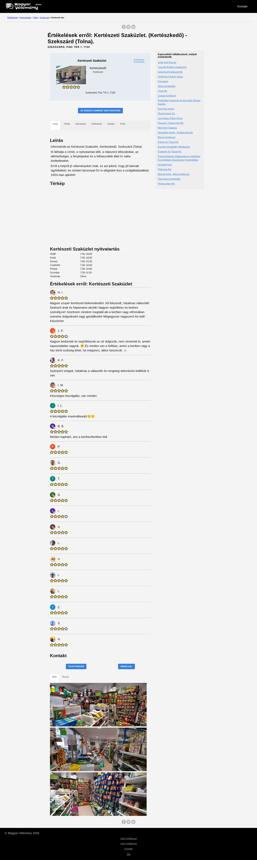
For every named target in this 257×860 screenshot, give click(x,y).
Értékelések (12, 17)
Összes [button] (65, 677)
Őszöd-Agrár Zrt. (166, 113)
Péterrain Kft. (164, 169)
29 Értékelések (139, 59)
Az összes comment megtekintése (100, 110)
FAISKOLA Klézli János (170, 77)
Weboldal (126, 666)
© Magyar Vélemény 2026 (22, 833)
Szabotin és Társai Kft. (170, 152)
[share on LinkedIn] (133, 28)
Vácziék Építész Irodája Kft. (172, 67)
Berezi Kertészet (166, 137)
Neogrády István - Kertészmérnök (175, 132)
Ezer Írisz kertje (166, 109)
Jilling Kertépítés (166, 86)
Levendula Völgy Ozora (170, 118)
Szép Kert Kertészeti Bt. (170, 72)
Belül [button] (54, 677)
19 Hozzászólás (139, 62)
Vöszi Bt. (162, 91)
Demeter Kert (165, 165)
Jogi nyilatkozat (128, 838)
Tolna (35, 17)
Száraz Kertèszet (167, 96)
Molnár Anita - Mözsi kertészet (173, 174)
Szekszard (44, 17)
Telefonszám (76, 666)
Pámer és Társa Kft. (168, 142)
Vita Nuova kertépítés (169, 179)
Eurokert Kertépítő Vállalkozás (174, 147)
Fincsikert (163, 81)
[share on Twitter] (128, 28)
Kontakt (242, 6)
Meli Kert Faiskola (167, 128)
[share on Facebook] (123, 28)
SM (128, 854)
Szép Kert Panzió (167, 62)
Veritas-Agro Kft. (166, 184)
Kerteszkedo (25, 17)
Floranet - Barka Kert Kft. (171, 123)
